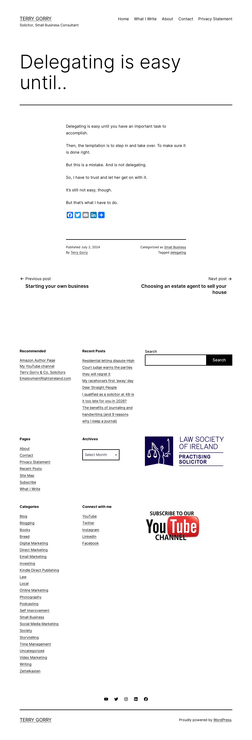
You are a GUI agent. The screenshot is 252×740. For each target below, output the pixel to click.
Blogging (27, 523)
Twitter (88, 523)
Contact (185, 19)
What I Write (145, 19)
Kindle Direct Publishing (39, 570)
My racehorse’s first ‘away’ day (107, 381)
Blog (23, 516)
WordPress (222, 720)
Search (151, 351)
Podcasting (29, 604)
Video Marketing (33, 657)
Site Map (27, 475)
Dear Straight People (99, 387)
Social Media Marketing (39, 624)
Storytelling (29, 637)
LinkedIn (89, 536)
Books (25, 530)
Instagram (90, 530)
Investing (27, 563)
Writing (26, 664)
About (167, 19)
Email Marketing (33, 557)
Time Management (35, 644)
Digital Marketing (34, 543)
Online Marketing (34, 590)
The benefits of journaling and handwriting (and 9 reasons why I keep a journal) (107, 414)
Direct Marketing (34, 550)
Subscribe (28, 482)
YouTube (89, 516)
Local (24, 583)
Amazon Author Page (37, 360)
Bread (25, 536)
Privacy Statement (215, 19)
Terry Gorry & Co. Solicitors (42, 372)
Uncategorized (32, 651)
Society (26, 630)
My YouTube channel (37, 366)
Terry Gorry (36, 18)
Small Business (175, 247)
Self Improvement (34, 610)
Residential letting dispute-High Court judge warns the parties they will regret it (108, 367)
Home (123, 19)
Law (23, 577)
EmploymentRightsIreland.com (45, 378)
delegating (178, 252)
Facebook (90, 543)
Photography (31, 597)
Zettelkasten (30, 671)
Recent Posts (31, 469)
